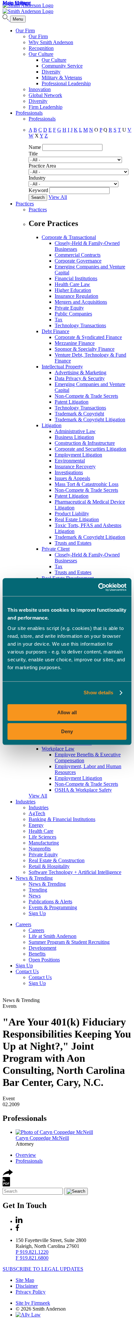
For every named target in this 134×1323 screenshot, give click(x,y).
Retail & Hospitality (49, 866)
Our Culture (41, 54)
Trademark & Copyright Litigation (90, 419)
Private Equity (69, 308)
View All (57, 197)
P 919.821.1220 (32, 1252)
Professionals (29, 113)
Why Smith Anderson (51, 42)
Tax (58, 319)
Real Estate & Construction (57, 860)
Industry (37, 178)
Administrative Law (75, 431)
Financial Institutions (76, 278)
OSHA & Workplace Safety (83, 790)
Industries (25, 801)
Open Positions (44, 959)
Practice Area (42, 166)
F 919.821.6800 (32, 1258)
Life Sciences (42, 837)
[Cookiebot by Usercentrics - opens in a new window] (98, 587)
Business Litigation (74, 437)
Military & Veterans (62, 77)
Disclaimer (27, 1286)
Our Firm (25, 30)
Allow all (67, 712)
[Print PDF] (6, 1184)
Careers (23, 924)
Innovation (40, 89)
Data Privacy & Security (80, 378)
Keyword (38, 190)
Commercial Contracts (77, 255)
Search (38, 197)
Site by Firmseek (33, 1303)
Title (33, 153)
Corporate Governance (78, 261)
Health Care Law (72, 284)
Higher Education (73, 290)
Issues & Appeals (72, 478)
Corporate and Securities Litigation (90, 449)
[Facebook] (17, 1229)
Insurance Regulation (76, 296)
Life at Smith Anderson (52, 936)
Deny (67, 731)
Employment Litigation (78, 455)
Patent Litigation (71, 402)
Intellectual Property (62, 366)
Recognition (41, 48)
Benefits (37, 954)
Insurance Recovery (75, 466)
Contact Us (27, 971)
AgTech (37, 813)
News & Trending (34, 878)
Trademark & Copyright (79, 413)
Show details (98, 692)
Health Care (41, 831)
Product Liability (72, 513)
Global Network (45, 95)
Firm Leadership (45, 107)
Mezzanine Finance (75, 343)
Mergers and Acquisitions (81, 302)
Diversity (51, 71)
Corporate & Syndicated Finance (88, 337)
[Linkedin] (19, 1221)
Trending (38, 890)
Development (42, 948)
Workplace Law (58, 748)
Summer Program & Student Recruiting (69, 942)
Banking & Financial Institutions (62, 819)
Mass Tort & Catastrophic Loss (86, 484)
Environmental (70, 460)
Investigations (69, 472)
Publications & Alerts (50, 901)
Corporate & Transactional (69, 237)
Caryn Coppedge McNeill (42, 1138)
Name (35, 147)
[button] (8, 1174)
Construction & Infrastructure (85, 443)
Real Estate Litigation (77, 519)
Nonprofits (40, 848)
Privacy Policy (31, 1292)
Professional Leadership (66, 83)
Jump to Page (16, 3)
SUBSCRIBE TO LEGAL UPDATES (43, 1269)
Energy (36, 825)
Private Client (56, 549)
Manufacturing (44, 843)
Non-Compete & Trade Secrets (86, 396)
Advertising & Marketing (80, 372)
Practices (25, 203)
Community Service (62, 66)
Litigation (51, 425)
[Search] (6, 19)
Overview (26, 1155)
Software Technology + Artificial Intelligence (75, 872)
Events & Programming (53, 907)
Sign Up (37, 913)
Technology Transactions (80, 325)
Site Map (25, 1280)
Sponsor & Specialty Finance (84, 349)
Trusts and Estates (73, 543)
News (35, 895)
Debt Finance (55, 331)
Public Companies (73, 313)
